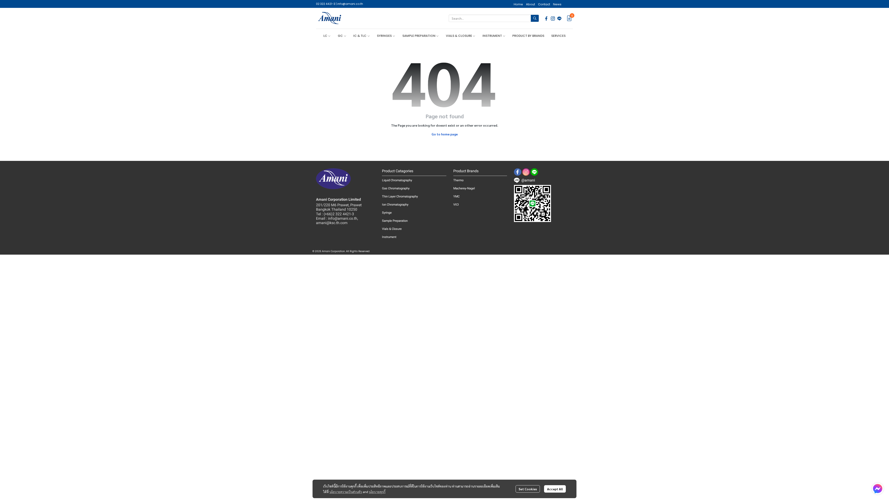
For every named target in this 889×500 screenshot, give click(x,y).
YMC (456, 196)
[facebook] (546, 18)
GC (341, 36)
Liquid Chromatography (397, 180)
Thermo (458, 180)
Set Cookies (528, 489)
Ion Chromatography (395, 204)
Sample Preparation (395, 220)
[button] (494, 18)
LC (325, 36)
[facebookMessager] (877, 488)
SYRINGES (384, 36)
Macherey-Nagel (464, 188)
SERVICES (558, 36)
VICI (456, 204)
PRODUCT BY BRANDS (528, 36)
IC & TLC (360, 36)
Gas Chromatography (396, 188)
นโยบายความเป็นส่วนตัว (345, 492)
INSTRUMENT (492, 36)
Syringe (387, 212)
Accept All (555, 489)
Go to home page (445, 134)
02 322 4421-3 (325, 4)
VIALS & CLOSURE (459, 36)
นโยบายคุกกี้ (377, 492)
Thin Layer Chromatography (400, 196)
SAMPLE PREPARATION (419, 36)
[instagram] (553, 18)
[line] (559, 18)
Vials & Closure (392, 229)
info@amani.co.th (350, 4)
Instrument (389, 237)
